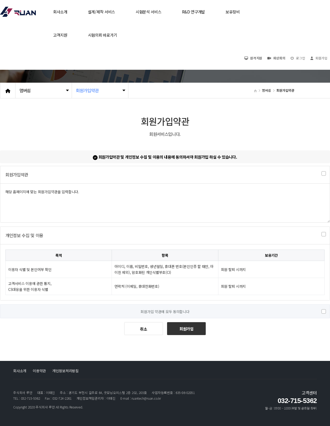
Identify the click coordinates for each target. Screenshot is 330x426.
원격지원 (255, 58)
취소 (143, 329)
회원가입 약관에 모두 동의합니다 (165, 311)
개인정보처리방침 (65, 370)
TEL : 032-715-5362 (26, 398)
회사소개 (19, 370)
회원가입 (186, 328)
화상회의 (278, 58)
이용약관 (39, 370)
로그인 (300, 58)
